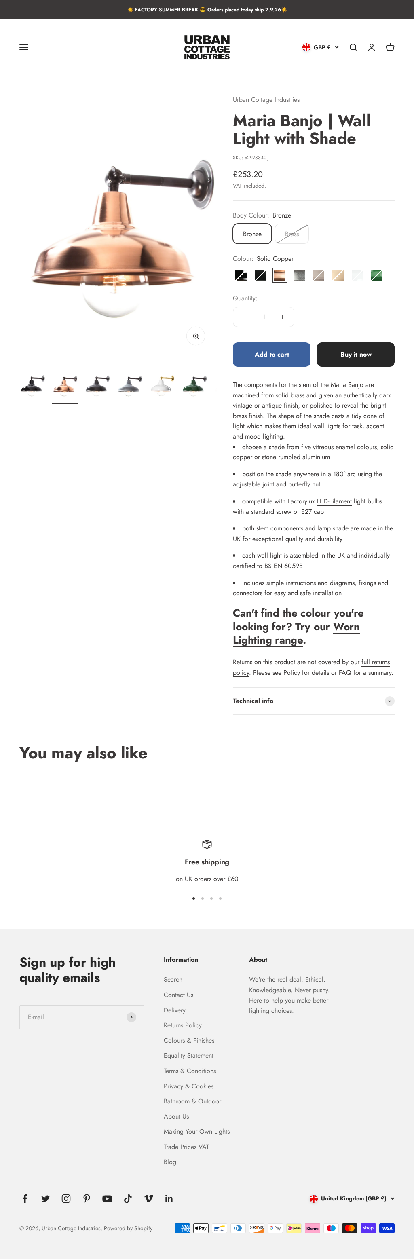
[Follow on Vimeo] (148, 1198)
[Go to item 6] (194, 385)
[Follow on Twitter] (45, 1198)
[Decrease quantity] (245, 317)
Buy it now (356, 354)
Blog (170, 1161)
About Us (176, 1116)
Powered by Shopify (128, 1228)
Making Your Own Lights (197, 1131)
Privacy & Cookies (188, 1086)
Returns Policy (183, 1025)
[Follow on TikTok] (128, 1198)
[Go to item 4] (129, 385)
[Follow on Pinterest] (86, 1198)
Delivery (175, 1010)
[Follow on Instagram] (66, 1198)
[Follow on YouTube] (107, 1198)
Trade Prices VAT (186, 1146)
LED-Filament (334, 501)
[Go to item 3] (97, 385)
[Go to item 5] (162, 385)
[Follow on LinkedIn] (169, 1198)
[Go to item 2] (65, 385)
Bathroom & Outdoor (192, 1101)
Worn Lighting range (296, 633)
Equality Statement (188, 1055)
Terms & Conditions (190, 1070)
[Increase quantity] (282, 317)
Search (173, 979)
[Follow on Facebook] (24, 1198)
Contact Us (178, 994)
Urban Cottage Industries (266, 99)
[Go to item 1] (32, 385)
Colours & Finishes (189, 1040)
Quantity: (245, 298)
